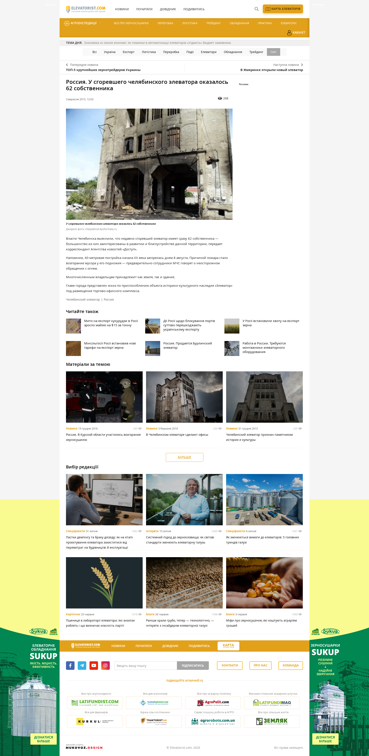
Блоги (150, 614)
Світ (274, 52)
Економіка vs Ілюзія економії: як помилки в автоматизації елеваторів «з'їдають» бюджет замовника (157, 43)
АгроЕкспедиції (83, 23)
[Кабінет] (247, 646)
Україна (110, 52)
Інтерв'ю (152, 531)
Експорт (129, 52)
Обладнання (239, 23)
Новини (71, 428)
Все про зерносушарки (131, 23)
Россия (109, 299)
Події (190, 52)
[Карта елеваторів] (228, 646)
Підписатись (193, 665)
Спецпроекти (75, 531)
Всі (94, 52)
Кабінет (298, 32)
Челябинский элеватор (83, 299)
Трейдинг (213, 23)
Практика (265, 23)
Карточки (73, 614)
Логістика (189, 23)
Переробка (165, 23)
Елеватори (288, 23)
